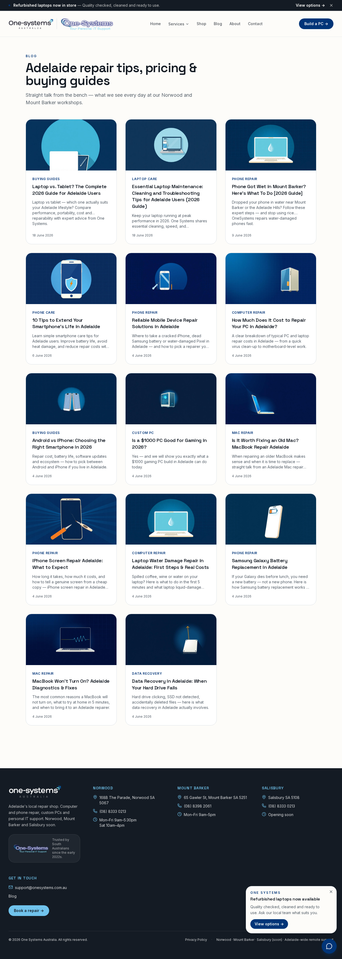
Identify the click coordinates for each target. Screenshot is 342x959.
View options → (310, 5)
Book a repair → (29, 910)
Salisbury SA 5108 (284, 797)
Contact (255, 23)
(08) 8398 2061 (197, 806)
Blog (218, 23)
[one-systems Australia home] (61, 23)
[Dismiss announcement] (331, 5)
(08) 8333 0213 (112, 811)
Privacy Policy (196, 940)
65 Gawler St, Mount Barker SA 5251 (215, 797)
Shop (201, 23)
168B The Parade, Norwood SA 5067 (127, 800)
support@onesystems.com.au (41, 887)
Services (176, 24)
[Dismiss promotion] (331, 891)
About (235, 23)
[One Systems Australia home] (44, 791)
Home (155, 23)
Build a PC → (316, 23)
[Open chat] (329, 946)
